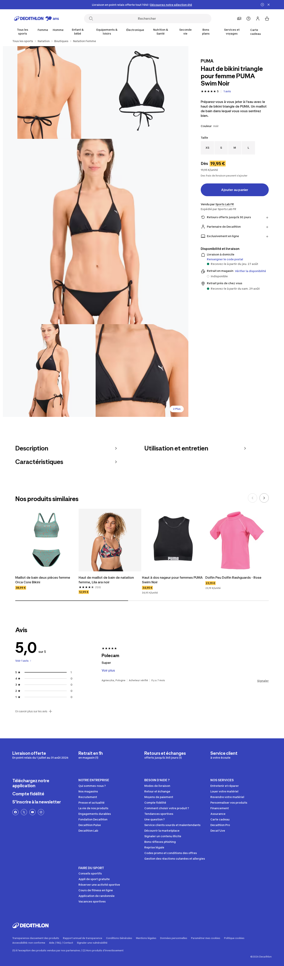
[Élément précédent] (252, 498)
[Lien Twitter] (24, 812)
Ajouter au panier (234, 190)
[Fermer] (268, 5)
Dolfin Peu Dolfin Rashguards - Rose (233, 577)
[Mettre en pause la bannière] (262, 5)
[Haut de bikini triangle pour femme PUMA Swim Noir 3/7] (95, 231)
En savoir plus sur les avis (31, 711)
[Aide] (248, 18)
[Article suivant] (264, 498)
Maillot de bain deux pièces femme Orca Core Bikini (43, 580)
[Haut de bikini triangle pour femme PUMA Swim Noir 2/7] (49, 92)
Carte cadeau (255, 31)
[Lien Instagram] (41, 812)
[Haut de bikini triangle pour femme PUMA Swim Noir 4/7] (49, 370)
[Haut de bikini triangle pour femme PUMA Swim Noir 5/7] (142, 370)
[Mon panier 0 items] (267, 18)
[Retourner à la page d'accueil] (36, 18)
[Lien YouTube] (32, 812)
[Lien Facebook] (15, 812)
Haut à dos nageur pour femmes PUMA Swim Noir (172, 580)
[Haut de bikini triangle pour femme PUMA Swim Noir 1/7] (142, 92)
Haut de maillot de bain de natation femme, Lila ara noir (107, 580)
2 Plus (176, 408)
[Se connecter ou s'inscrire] (257, 18)
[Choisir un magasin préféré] (239, 18)
